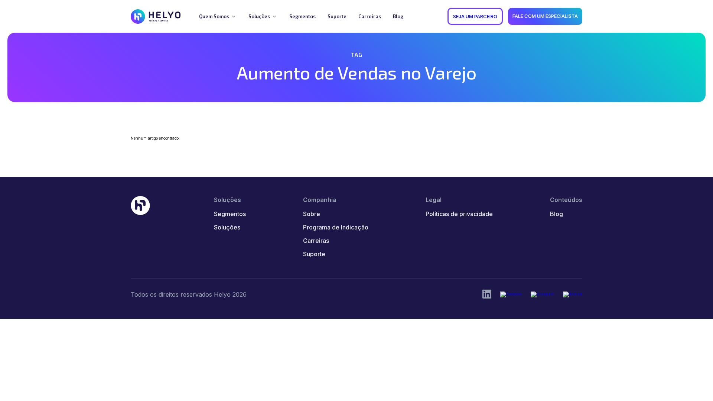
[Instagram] (542, 294)
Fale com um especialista (545, 16)
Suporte (314, 254)
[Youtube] (572, 294)
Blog (556, 214)
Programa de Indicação (335, 227)
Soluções (227, 227)
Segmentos (230, 214)
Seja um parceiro (475, 16)
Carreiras (316, 240)
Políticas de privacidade (459, 214)
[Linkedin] (486, 294)
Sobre (311, 214)
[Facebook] (511, 294)
